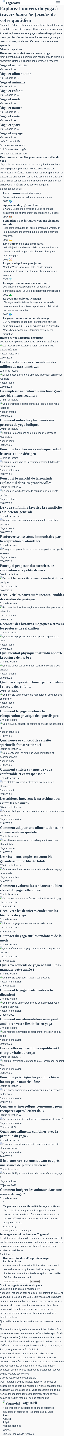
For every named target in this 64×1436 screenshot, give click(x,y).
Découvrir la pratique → (12, 49)
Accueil (7, 1419)
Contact (7, 1430)
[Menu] (58, 2)
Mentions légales (12, 1426)
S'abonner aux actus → (12, 189)
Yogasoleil (29, 1403)
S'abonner (35, 1281)
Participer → (6, 1254)
